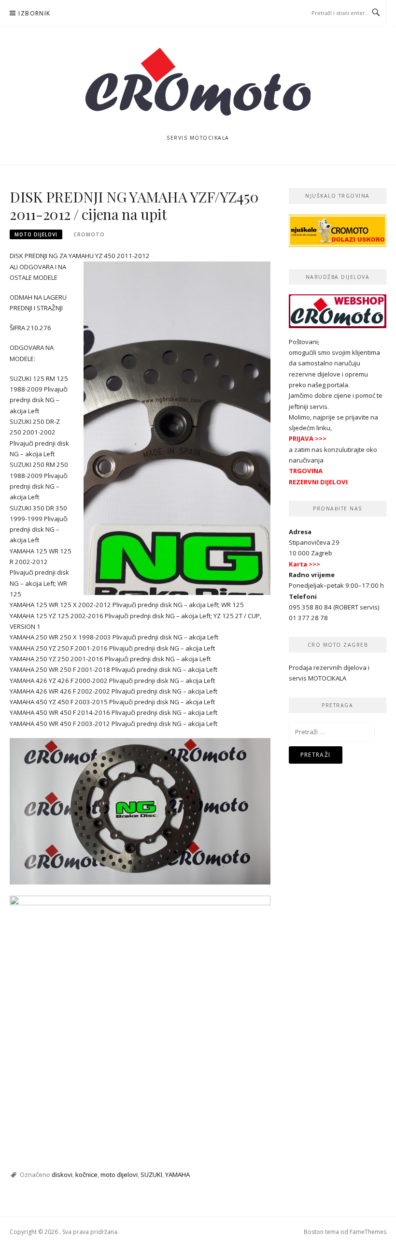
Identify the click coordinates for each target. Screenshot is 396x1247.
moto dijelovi (35, 234)
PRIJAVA (301, 438)
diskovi (62, 1174)
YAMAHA (177, 1174)
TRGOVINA (306, 470)
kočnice (86, 1174)
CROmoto (89, 234)
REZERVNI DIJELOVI (318, 482)
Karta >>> (304, 564)
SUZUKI (151, 1174)
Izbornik (34, 13)
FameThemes (368, 1232)
